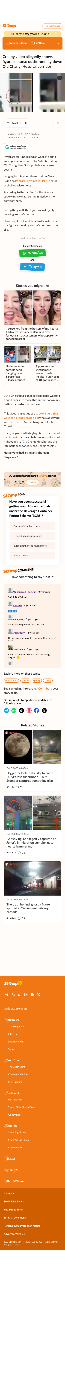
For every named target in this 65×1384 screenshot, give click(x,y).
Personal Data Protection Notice (22, 1226)
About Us (9, 1193)
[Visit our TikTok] (21, 710)
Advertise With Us (14, 1234)
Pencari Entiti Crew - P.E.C (31, 181)
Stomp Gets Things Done (21, 1106)
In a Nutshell (15, 1081)
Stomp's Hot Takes (18, 1139)
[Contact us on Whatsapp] (13, 710)
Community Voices (18, 1074)
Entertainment (16, 1041)
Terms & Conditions (15, 1217)
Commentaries (16, 1147)
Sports (11, 1048)
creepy (48, 680)
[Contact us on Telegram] (6, 710)
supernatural (11, 680)
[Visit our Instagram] (29, 710)
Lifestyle (13, 1033)
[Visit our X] (44, 710)
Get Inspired (15, 1099)
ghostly (25, 680)
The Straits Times (14, 1209)
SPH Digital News (14, 1201)
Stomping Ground (17, 1132)
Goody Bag (14, 1114)
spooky (36, 680)
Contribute (54, 26)
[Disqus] (32, 625)
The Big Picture (16, 1066)
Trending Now (16, 1026)
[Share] (57, 123)
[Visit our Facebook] (36, 710)
